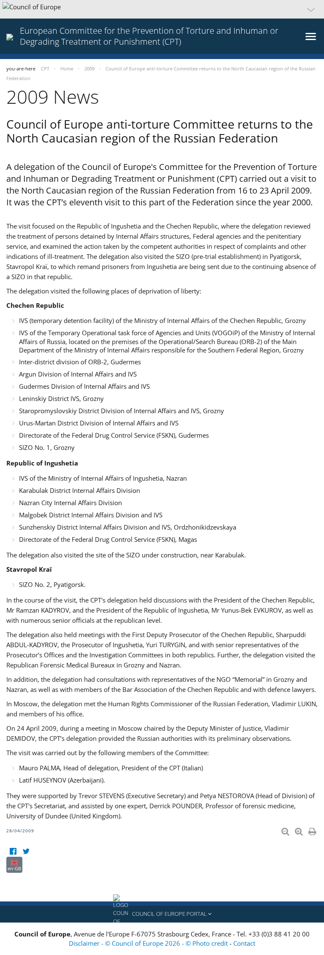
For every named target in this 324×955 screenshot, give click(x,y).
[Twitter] (25, 851)
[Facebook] (12, 851)
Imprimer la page (313, 829)
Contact (244, 943)
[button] (162, 9)
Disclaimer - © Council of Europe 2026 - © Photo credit (149, 943)
